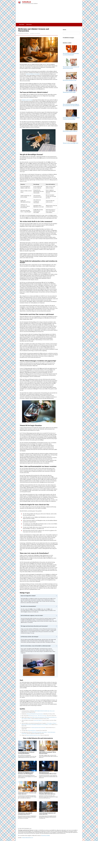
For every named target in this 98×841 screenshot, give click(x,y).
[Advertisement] (49, 14)
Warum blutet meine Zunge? (69, 92)
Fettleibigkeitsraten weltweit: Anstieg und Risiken (26, 753)
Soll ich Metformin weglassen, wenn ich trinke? (32, 615)
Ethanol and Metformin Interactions (33, 735)
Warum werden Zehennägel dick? (70, 143)
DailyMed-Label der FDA (27, 99)
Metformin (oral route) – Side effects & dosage (37, 715)
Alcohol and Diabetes (38, 720)
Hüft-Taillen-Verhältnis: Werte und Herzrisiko (47, 753)
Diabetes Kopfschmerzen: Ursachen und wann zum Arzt (47, 793)
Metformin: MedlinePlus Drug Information (35, 713)
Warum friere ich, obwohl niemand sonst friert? (25, 813)
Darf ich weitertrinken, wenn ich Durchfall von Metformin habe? (36, 645)
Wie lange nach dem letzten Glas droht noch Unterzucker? (34, 626)
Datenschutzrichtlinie (45, 835)
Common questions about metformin (38, 727)
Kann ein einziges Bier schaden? (28, 595)
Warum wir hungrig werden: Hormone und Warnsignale (26, 773)
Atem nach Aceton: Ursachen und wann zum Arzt (27, 793)
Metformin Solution (32, 730)
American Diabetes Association (32, 74)
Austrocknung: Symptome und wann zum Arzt (47, 813)
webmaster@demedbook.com (27, 837)
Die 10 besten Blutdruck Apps (69, 80)
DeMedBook (26, 2)
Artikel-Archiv (29, 24)
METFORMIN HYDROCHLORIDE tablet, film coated (44, 710)
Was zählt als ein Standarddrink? (28, 606)
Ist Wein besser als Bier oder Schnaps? (29, 636)
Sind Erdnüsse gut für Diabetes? (70, 131)
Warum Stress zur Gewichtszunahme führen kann (47, 773)
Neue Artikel (21, 24)
